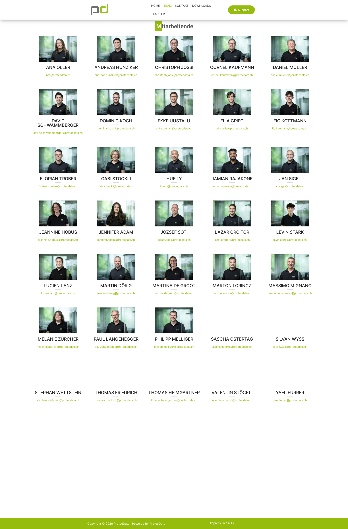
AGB (231, 523)
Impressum (217, 523)
